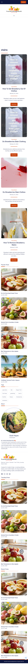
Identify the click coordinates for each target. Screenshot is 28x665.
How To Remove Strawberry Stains (14, 244)
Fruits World (14, 86)
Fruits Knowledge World (11, 661)
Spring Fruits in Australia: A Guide (9, 322)
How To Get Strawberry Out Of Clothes (14, 90)
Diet (11, 389)
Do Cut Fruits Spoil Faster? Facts (9, 293)
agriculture (4, 389)
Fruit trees (4, 393)
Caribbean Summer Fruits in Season (10, 380)
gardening (12, 393)
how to (19, 393)
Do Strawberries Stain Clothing (14, 141)
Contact (23, 2)
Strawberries (19, 396)
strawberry (4, 400)
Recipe (11, 396)
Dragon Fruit (18, 389)
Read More (15, 105)
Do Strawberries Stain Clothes (14, 192)
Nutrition (4, 396)
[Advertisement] (14, 33)
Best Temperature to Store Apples (9, 351)
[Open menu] (2, 2)
